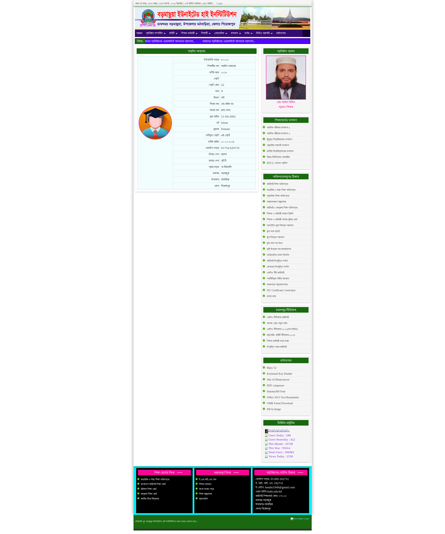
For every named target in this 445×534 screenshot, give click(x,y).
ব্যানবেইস (203, 498)
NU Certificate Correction (281, 290)
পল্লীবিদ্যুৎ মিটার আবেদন (278, 278)
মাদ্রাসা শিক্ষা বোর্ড (149, 493)
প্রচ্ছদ (139, 33)
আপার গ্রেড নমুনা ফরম (277, 323)
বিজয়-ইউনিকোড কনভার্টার (278, 157)
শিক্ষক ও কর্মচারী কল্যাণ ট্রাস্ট (280, 213)
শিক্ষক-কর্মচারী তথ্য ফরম (278, 340)
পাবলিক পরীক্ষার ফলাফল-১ (278, 127)
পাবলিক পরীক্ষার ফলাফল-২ (278, 133)
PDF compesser (275, 385)
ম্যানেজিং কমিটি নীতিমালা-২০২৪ (281, 334)
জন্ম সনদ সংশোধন (274, 243)
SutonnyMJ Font (276, 391)
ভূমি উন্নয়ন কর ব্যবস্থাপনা (279, 248)
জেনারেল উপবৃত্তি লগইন (278, 266)
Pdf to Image (274, 409)
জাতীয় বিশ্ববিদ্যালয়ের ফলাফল (280, 151)
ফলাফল (234, 33)
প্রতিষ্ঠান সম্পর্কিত (154, 33)
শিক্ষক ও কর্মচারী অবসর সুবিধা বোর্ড (282, 219)
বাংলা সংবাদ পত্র (206, 488)
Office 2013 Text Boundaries (283, 397)
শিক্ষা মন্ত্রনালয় (205, 493)
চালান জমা (271, 296)
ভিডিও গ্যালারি (263, 33)
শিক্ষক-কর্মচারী (188, 33)
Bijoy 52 (271, 367)
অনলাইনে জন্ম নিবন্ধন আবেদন (280, 225)
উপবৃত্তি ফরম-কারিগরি (277, 346)
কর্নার (247, 33)
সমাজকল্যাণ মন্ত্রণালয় (276, 201)
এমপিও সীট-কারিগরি (275, 272)
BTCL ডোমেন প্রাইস (277, 162)
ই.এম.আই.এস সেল (207, 479)
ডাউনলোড (281, 33)
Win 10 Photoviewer (278, 379)
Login (219, 3)
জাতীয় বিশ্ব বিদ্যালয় (150, 498)
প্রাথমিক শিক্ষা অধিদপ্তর (278, 195)
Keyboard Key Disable (279, 373)
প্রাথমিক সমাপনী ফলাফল (278, 145)
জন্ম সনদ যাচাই (273, 231)
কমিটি (172, 33)
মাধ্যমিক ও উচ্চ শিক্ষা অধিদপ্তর (281, 189)
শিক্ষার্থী (204, 33)
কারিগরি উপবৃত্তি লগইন (277, 260)
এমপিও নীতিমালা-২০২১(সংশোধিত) (282, 329)
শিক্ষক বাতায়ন (205, 484)
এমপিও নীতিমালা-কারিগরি (278, 317)
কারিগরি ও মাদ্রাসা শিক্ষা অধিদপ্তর (282, 207)
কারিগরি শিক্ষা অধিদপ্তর (277, 183)
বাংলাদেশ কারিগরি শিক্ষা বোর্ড (153, 484)
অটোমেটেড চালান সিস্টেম (278, 254)
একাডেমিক (219, 33)
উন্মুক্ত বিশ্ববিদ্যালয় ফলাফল (279, 139)
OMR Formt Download (280, 403)
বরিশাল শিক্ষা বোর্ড (148, 488)
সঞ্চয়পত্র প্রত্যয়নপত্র (277, 284)
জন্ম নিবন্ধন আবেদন (275, 237)
